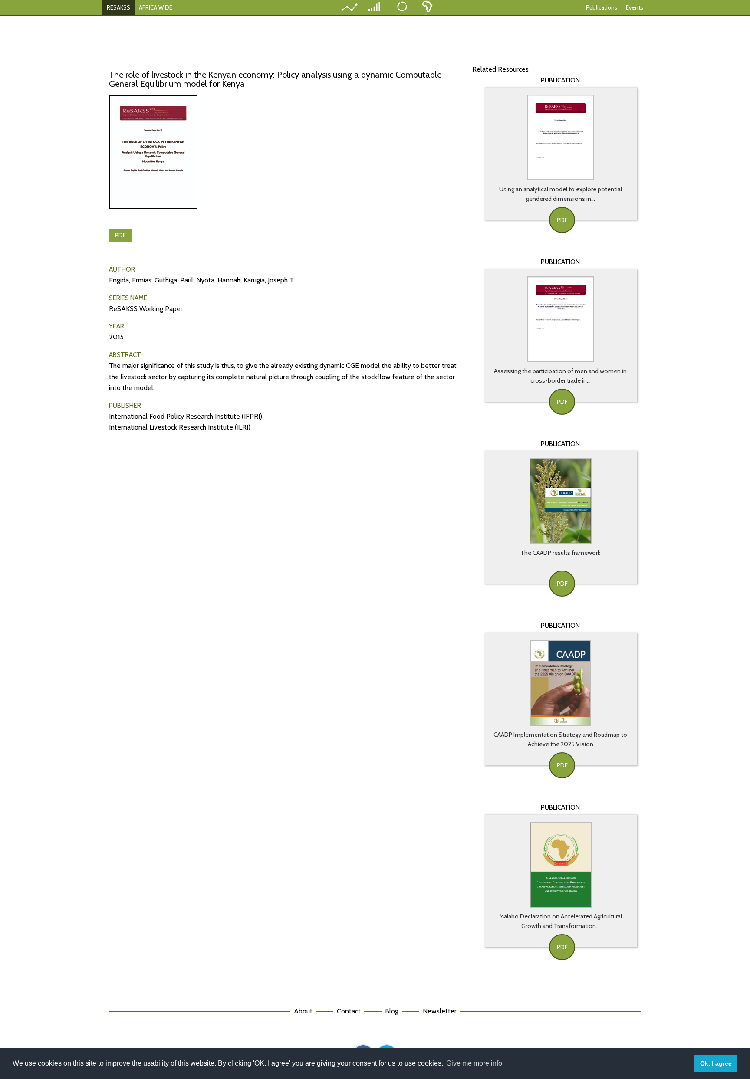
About (303, 1011)
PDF (120, 235)
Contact (348, 1011)
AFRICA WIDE (155, 7)
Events (634, 7)
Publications (601, 7)
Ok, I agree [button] (716, 1063)
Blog (392, 1011)
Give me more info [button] (474, 1063)
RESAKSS (118, 7)
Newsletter (439, 1011)
